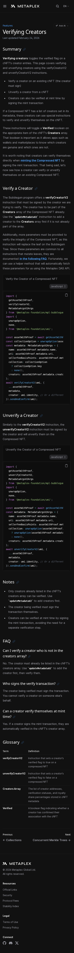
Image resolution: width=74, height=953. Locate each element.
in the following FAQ (33, 258)
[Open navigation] (5, 6)
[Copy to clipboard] (66, 295)
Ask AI (62, 25)
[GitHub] (4, 943)
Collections (12, 840)
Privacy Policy (11, 927)
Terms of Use (10, 922)
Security (7, 895)
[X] (17, 943)
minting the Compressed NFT (40, 160)
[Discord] (10, 943)
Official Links (10, 889)
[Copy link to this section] (24, 49)
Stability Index (11, 906)
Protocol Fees (11, 900)
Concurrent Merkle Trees (52, 840)
